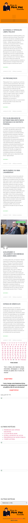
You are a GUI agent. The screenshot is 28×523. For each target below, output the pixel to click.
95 (8, 359)
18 (16, 345)
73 (2, 356)
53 (3, 352)
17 (14, 345)
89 (18, 358)
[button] (14, 20)
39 (18, 348)
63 (2, 354)
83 (2, 358)
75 (7, 356)
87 (12, 358)
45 (7, 350)
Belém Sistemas (18, 518)
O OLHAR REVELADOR (10, 433)
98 (16, 359)
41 (22, 348)
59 (18, 352)
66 (10, 354)
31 (22, 346)
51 (23, 350)
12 (2, 345)
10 (24, 343)
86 (10, 358)
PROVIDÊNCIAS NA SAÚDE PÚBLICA (15, 437)
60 (20, 352)
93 (3, 359)
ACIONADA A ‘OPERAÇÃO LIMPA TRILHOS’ (12, 31)
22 (26, 345)
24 (5, 346)
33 (2, 348)
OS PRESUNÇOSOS (10, 78)
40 (20, 348)
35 (7, 348)
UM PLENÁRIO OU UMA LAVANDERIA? (11, 171)
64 (5, 354)
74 (5, 356)
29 (18, 346)
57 (13, 352)
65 (7, 354)
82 (25, 356)
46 (10, 350)
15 (9, 345)
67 (12, 354)
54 (5, 352)
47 (13, 350)
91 (22, 358)
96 (11, 359)
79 (18, 356)
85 (7, 358)
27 (13, 346)
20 (21, 345)
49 (18, 350)
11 (26, 343)
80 (20, 356)
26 (10, 346)
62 (25, 352)
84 (5, 358)
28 (15, 346)
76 (10, 356)
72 (25, 354)
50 (20, 350)
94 (6, 359)
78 (15, 356)
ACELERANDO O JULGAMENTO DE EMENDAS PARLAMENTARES (13, 254)
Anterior (3, 343)
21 (23, 345)
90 (20, 358)
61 (22, 352)
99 (19, 359)
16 (11, 345)
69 (18, 354)
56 (10, 352)
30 (20, 346)
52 (25, 350)
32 (25, 346)
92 (25, 358)
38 (15, 348)
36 (10, 348)
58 (15, 352)
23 (3, 346)
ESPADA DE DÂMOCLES (11, 304)
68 (15, 354)
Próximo (23, 359)
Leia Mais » (5, 67)
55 (8, 352)
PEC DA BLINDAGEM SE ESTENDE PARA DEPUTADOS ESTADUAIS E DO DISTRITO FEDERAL (13, 121)
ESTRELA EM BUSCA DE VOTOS (13, 435)
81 (23, 356)
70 (20, 354)
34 (5, 348)
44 (5, 350)
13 (4, 345)
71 (22, 354)
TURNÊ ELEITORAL (9, 439)
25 (8, 346)
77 (13, 356)
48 (15, 350)
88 (15, 358)
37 (12, 348)
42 (25, 348)
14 (6, 345)
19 (18, 345)
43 (2, 350)
